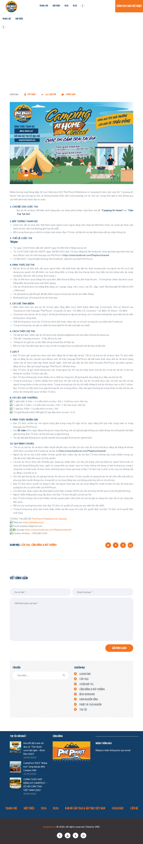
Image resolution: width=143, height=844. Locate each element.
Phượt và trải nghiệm (90, 704)
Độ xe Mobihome (87, 694)
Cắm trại (25, 545)
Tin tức (83, 709)
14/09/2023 (29, 757)
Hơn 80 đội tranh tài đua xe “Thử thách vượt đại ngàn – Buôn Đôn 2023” (34, 748)
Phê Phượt (31, 94)
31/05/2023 (29, 774)
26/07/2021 (14, 94)
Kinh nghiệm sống (88, 699)
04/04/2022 (29, 793)
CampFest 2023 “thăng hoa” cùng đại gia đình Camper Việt (35, 767)
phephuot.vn (49, 826)
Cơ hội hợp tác (86, 684)
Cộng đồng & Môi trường (44, 545)
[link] (86, 255)
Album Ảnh (85, 674)
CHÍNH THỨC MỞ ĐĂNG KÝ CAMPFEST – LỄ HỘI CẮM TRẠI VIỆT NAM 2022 (35, 784)
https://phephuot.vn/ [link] (33, 522)
